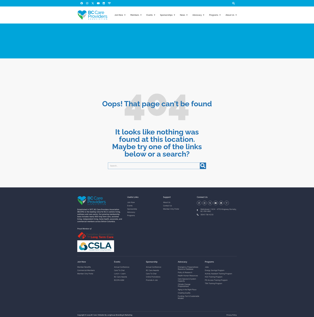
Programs (213, 15)
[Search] (203, 166)
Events (149, 15)
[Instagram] (87, 3)
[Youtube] (98, 3)
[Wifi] (109, 3)
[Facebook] (81, 3)
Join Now (118, 15)
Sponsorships (166, 15)
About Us (230, 15)
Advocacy (197, 15)
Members (134, 15)
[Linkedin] (103, 3)
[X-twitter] (92, 3)
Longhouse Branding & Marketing (119, 315)
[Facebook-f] (199, 203)
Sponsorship (151, 262)
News (182, 15)
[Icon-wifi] (226, 203)
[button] (233, 3)
